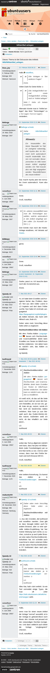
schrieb (30, 127)
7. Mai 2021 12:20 (25, 495)
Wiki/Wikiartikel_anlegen (12, 62)
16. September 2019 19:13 (28, 206)
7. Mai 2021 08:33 (25, 434)
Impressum (26, 662)
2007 (10, 136)
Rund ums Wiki (23, 41)
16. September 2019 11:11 (28, 191)
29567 (11, 202)
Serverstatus (35, 662)
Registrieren (44, 4)
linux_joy (6, 68)
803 (10, 76)
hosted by (5, 2)
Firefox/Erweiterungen (27, 480)
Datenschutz (17, 662)
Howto (21, 233)
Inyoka (11, 653)
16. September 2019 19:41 (28, 239)
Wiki (25, 21)
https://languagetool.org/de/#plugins (33, 314)
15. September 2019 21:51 (28, 122)
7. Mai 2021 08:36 (25, 466)
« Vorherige (20, 49)
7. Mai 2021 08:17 (25, 294)
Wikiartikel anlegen (37, 41)
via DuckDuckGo (43, 34)
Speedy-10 (6, 294)
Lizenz (3, 662)
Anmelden (35, 4)
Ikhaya (32, 21)
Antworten (8, 54)
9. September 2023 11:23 (28, 603)
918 (10, 308)
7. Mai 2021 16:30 (25, 556)
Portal (9, 21)
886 (10, 508)
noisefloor (29, 73)
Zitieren (43, 68)
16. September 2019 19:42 (28, 257)
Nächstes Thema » (41, 645)
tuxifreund (6, 359)
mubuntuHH (7, 495)
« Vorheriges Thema (25, 645)
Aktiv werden (11, 41)
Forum (17, 21)
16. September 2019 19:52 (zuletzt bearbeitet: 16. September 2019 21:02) (31, 274)
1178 (10, 372)
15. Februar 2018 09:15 (27, 68)
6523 (10, 252)
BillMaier (6, 239)
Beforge (5, 122)
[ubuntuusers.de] (16, 13)
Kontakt (9, 662)
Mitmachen (25, 26)
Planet (40, 21)
